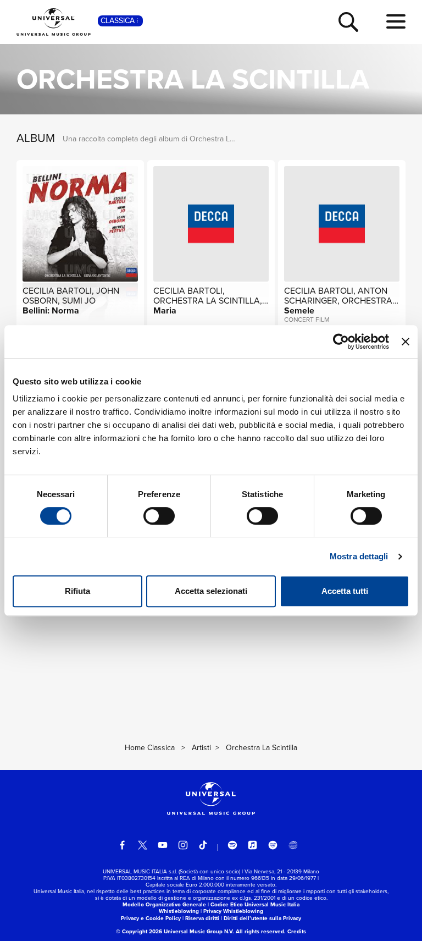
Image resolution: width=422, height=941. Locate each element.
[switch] (159, 516)
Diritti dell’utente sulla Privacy (262, 918)
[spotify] (232, 845)
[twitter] (143, 845)
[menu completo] (396, 21)
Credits (296, 931)
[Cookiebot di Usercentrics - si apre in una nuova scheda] (341, 341)
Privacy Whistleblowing (233, 911)
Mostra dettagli (359, 556)
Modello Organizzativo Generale (164, 904)
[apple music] (253, 845)
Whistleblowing (179, 911)
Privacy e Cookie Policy (151, 918)
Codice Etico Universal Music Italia (254, 904)
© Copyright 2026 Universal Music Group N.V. (175, 931)
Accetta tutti (344, 591)
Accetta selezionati (211, 591)
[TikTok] (203, 845)
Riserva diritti (202, 918)
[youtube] (163, 845)
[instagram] (183, 845)
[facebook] (122, 845)
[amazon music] (273, 845)
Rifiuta (77, 591)
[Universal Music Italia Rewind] (293, 845)
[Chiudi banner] (405, 341)
